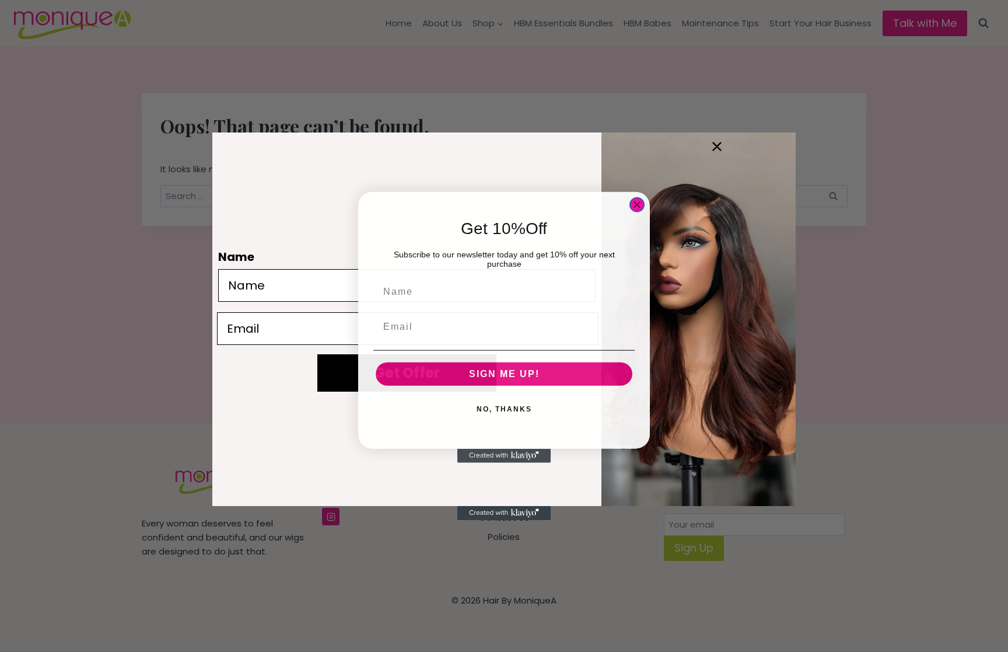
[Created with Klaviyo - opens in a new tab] (504, 455)
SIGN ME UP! (504, 373)
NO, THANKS (504, 408)
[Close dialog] (637, 204)
